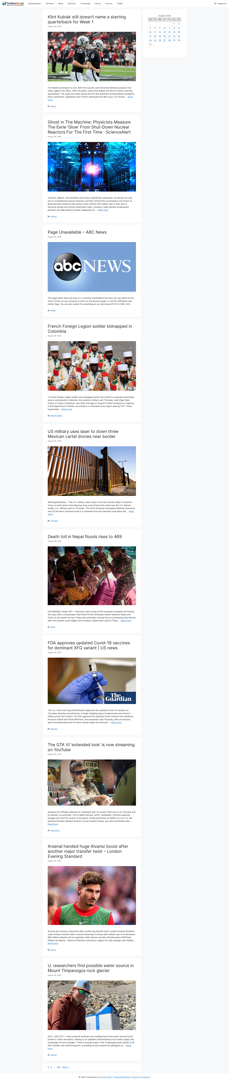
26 (160, 40)
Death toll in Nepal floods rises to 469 (85, 536)
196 (59, 1067)
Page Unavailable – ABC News (77, 232)
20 (164, 36)
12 (160, 32)
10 (150, 32)
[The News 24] (13, 3)
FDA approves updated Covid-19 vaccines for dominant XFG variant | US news (89, 645)
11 (155, 32)
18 (155, 36)
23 (179, 36)
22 (174, 36)
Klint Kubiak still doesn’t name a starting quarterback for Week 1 (87, 19)
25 (155, 40)
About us (136, 1077)
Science (109, 3)
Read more (103, 210)
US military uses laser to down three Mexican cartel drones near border (83, 434)
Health (120, 3)
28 (169, 40)
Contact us (145, 1077)
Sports (98, 3)
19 (160, 36)
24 (150, 40)
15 (174, 32)
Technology (85, 3)
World (60, 3)
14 (169, 32)
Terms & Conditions (122, 1077)
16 (179, 32)
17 (150, 36)
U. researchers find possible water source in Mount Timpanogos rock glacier (91, 968)
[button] (220, 3)
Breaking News (34, 3)
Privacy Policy (106, 1077)
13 (164, 32)
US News (49, 3)
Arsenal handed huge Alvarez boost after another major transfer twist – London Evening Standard (88, 851)
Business (72, 3)
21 (169, 36)
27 (164, 40)
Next (65, 1067)
